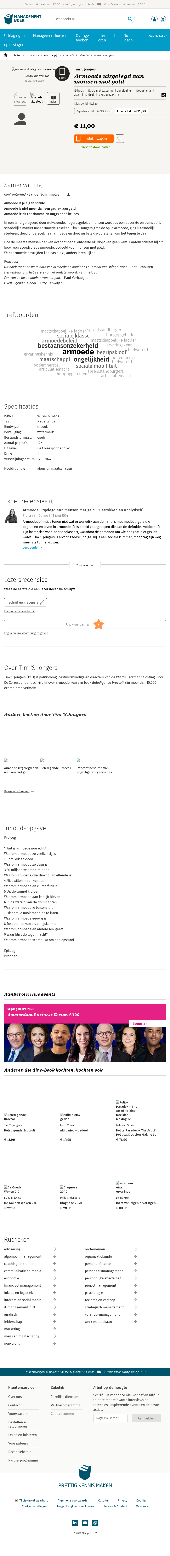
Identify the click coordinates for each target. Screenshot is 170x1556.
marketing (12, 1329)
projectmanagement (100, 1285)
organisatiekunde (98, 1256)
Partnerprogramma (23, 1460)
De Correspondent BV (53, 448)
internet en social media (22, 1300)
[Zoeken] (130, 19)
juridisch (10, 1314)
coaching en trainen (19, 1264)
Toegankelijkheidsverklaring (75, 1506)
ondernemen (95, 1249)
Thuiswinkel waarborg (33, 1500)
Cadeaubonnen (62, 1414)
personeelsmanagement (104, 1271)
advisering (12, 1249)
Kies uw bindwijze (86, 103)
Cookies (141, 1500)
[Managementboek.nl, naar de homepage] (22, 23)
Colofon (103, 1500)
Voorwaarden (18, 1414)
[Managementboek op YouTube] (85, 1523)
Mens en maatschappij (43, 55)
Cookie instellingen (34, 1506)
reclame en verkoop (100, 1300)
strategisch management (104, 1307)
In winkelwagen (95, 138)
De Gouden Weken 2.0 (20, 1203)
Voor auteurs (18, 1443)
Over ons (15, 1397)
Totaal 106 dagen (35, 80)
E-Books (19, 55)
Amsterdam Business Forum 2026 (43, 1015)
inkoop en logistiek (18, 1293)
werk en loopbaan (98, 1322)
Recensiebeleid (20, 1452)
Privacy (122, 1500)
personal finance (98, 1264)
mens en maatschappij (21, 1336)
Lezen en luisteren (22, 1435)
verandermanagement (102, 1314)
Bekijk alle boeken (16, 791)
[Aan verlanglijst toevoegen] (120, 138)
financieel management (22, 1285)
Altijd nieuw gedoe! (74, 1130)
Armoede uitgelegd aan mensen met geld (88, 55)
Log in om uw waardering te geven (26, 633)
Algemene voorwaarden (73, 1500)
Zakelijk (57, 1387)
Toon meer (83, 565)
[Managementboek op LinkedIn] (75, 1523)
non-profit (12, 1343)
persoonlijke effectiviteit (103, 1278)
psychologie (94, 1293)
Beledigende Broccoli (55, 768)
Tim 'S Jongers (85, 69)
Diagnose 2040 (71, 1203)
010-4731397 (158, 35)
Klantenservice (21, 1387)
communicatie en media (22, 1271)
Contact (14, 1405)
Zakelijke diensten (65, 1397)
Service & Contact (115, 1506)
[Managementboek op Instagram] (95, 1523)
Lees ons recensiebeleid (19, 611)
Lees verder (31, 547)
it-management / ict (19, 1307)
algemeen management (22, 1256)
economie (11, 1278)
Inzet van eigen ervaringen (136, 1203)
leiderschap (13, 1322)
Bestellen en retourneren (18, 1424)
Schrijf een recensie (23, 602)
